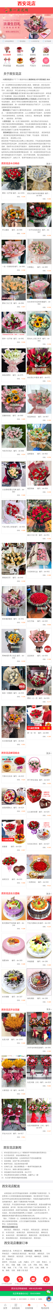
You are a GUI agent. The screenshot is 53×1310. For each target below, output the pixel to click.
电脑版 (40, 1299)
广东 (15, 1268)
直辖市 (4, 1262)
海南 (9, 1268)
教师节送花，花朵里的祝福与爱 (16, 1164)
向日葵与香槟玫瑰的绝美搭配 (16, 1178)
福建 (18, 1265)
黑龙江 (44, 1262)
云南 (37, 1268)
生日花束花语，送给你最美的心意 (17, 1155)
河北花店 (12, 1262)
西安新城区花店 (26, 1238)
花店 (26, 1270)
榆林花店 (37, 1256)
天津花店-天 (17, 1251)
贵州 (31, 1268)
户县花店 (25, 1230)
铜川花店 (32, 1254)
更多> (48, 164)
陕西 (7, 1270)
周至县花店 (35, 1230)
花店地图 (13, 1299)
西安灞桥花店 (22, 1235)
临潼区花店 (21, 1232)
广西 (20, 1268)
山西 (20, 1262)
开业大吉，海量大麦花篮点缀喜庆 (17, 1169)
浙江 (7, 1265)
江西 (24, 1265)
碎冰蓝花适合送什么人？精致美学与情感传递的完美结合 (25, 1153)
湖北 (40, 1265)
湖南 (46, 1265)
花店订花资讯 (23, 1299)
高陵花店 (16, 1230)
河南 (35, 1265)
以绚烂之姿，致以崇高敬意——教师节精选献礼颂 (22, 1167)
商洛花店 (9, 1259)
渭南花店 (11, 1256)
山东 (29, 1265)
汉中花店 (28, 1256)
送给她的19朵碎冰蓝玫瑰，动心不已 (18, 1172)
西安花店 (7, 1230)
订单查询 (32, 1299)
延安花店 (20, 1256)
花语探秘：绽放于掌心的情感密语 (17, 1161)
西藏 (42, 1268)
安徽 (13, 1265)
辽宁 (32, 1262)
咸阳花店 (40, 1254)
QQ (49, 1299)
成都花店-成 (6, 1251)
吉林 (38, 1262)
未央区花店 (10, 1235)
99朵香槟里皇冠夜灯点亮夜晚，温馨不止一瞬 (21, 1175)
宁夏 (4, 1268)
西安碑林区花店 (12, 1238)
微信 (49, 1292)
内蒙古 (26, 1262)
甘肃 (13, 1270)
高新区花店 (33, 1235)
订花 (22, 1270)
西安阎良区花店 (33, 1232)
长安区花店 (10, 1232)
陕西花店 (15, 1254)
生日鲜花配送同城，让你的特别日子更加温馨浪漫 (22, 1158)
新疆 (18, 1270)
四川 (26, 1268)
